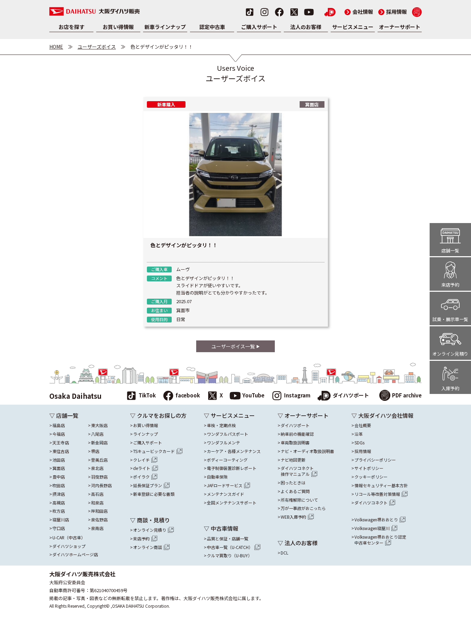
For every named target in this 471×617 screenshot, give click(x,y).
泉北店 (97, 468)
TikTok (147, 395)
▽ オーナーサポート (303, 415)
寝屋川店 (60, 519)
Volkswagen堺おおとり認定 (380, 540)
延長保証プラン (147, 485)
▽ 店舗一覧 (63, 415)
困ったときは (293, 482)
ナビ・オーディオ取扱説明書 (307, 451)
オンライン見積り (149, 530)
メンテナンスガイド (225, 494)
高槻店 (58, 502)
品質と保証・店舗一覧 (227, 538)
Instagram (297, 395)
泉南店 (97, 528)
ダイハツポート (351, 395)
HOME (56, 46)
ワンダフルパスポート (227, 434)
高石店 (97, 494)
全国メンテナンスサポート (232, 502)
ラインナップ (145, 434)
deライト (141, 468)
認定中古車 (212, 26)
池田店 (58, 460)
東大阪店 (99, 425)
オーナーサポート (399, 26)
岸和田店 (99, 511)
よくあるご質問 (295, 491)
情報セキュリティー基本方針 (381, 485)
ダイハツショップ (69, 546)
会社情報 (358, 11)
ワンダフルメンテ (223, 442)
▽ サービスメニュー (229, 415)
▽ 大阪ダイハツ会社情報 (382, 415)
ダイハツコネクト (297, 471)
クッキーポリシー (371, 477)
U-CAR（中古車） (68, 537)
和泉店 (97, 502)
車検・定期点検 (221, 425)
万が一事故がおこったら (303, 508)
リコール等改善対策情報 (377, 494)
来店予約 (141, 538)
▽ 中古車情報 (221, 528)
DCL (284, 553)
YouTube (253, 395)
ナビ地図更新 (293, 460)
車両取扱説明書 (295, 442)
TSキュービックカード (154, 451)
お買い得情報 (118, 26)
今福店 (58, 434)
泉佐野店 (99, 519)
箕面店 (58, 468)
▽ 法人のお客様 (298, 543)
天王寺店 (60, 442)
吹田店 (58, 485)
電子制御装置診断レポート (232, 468)
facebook (188, 395)
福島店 (58, 425)
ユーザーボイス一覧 (233, 346)
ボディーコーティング (227, 460)
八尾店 (97, 434)
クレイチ (141, 460)
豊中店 (58, 477)
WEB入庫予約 (293, 517)
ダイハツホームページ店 (75, 554)
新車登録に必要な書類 (153, 494)
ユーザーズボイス (97, 46)
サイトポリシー (368, 468)
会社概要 (362, 425)
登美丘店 (99, 460)
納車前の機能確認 (297, 434)
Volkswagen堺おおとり (376, 519)
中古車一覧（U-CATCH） (230, 547)
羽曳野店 (99, 477)
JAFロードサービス (224, 485)
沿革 (358, 434)
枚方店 (58, 511)
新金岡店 (99, 442)
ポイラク (141, 477)
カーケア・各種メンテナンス (234, 451)
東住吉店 (60, 451)
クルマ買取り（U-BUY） (229, 555)
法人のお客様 (305, 26)
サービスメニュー (352, 26)
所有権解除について (299, 500)
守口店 (58, 528)
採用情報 (392, 11)
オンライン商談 (147, 547)
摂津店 (58, 494)
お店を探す (71, 26)
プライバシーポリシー (375, 460)
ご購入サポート (259, 26)
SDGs (359, 442)
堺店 (95, 451)
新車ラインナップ (165, 26)
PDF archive (407, 395)
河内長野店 (101, 485)
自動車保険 (217, 477)
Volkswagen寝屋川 (372, 528)
